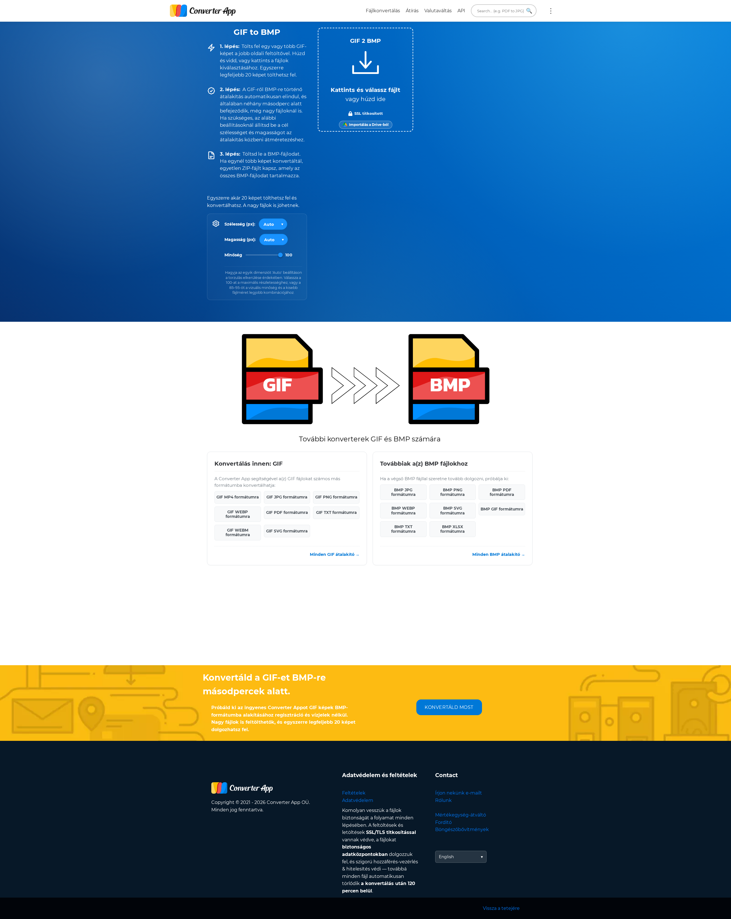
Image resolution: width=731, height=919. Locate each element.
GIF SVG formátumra (287, 531)
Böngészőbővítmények (462, 829)
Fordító (443, 822)
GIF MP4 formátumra (237, 497)
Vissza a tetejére (501, 908)
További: (551, 11)
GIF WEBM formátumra (238, 532)
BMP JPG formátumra (403, 492)
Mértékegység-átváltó (460, 815)
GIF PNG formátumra (336, 497)
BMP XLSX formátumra (452, 529)
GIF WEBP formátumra (238, 513)
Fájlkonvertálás (383, 10)
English (446, 856)
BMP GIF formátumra (502, 509)
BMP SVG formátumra (452, 510)
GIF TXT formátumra (336, 512)
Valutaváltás (438, 10)
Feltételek (354, 793)
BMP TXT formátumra (403, 529)
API (461, 10)
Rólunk (443, 800)
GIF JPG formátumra (286, 497)
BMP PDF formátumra (502, 492)
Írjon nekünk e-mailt (458, 793)
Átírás (412, 10)
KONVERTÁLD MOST (449, 707)
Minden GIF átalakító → (335, 554)
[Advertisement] (365, 619)
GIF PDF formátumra (287, 512)
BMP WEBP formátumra (403, 510)
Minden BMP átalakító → (498, 554)
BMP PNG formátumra (452, 492)
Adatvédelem (357, 800)
